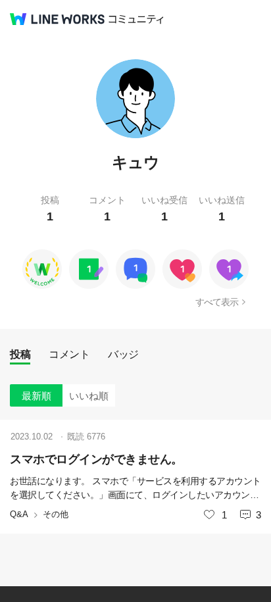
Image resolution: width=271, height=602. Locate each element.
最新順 (36, 395)
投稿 (20, 354)
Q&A (19, 514)
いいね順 (89, 395)
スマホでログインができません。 (96, 459)
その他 (55, 514)
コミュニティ (136, 19)
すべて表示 (216, 302)
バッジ (123, 354)
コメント (69, 354)
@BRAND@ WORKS (57, 19)
